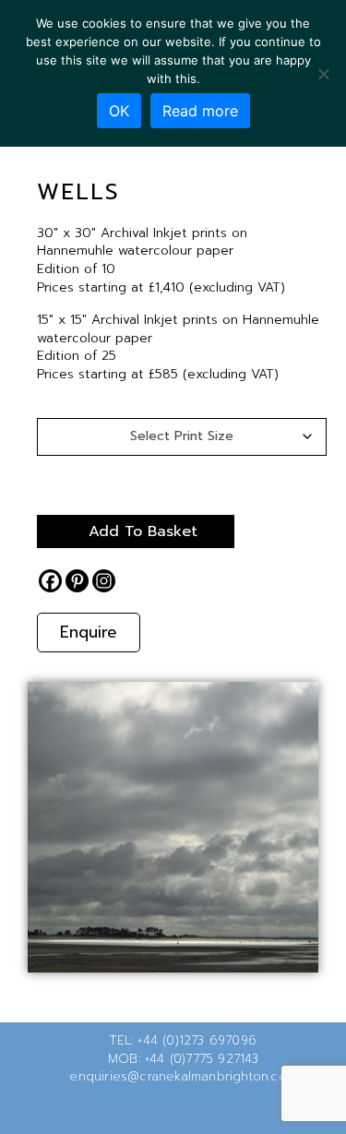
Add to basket (143, 531)
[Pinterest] (77, 580)
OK (119, 110)
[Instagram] (103, 580)
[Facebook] (50, 580)
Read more (200, 110)
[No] (323, 74)
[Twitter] (144, 1110)
